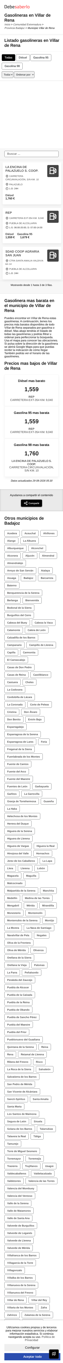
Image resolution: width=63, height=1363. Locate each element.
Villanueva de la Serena (21, 1285)
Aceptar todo (32, 1356)
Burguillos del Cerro (19, 615)
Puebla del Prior (16, 1032)
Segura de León (16, 1121)
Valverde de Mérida (18, 1248)
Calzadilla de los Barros (21, 637)
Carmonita (29, 652)
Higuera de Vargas (18, 846)
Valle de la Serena (18, 1203)
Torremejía (34, 1158)
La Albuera (29, 540)
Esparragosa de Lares (20, 741)
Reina (44, 1047)
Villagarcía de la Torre (20, 1262)
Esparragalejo (15, 726)
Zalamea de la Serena (37, 1315)
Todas (8, 57)
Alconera (12, 555)
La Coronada (15, 704)
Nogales (42, 935)
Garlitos (12, 793)
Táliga (37, 1136)
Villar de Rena (15, 1300)
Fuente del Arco (16, 771)
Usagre (49, 1166)
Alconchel (37, 548)
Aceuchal (30, 533)
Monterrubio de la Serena (22, 920)
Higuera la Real (46, 846)
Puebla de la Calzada (19, 994)
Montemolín (35, 913)
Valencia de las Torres (41, 1181)
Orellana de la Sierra (19, 957)
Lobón (41, 868)
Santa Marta (14, 1106)
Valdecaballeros (16, 1173)
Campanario (14, 645)
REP (8, 212)
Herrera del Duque (18, 823)
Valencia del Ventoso (19, 1195)
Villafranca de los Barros (22, 1255)
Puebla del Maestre (18, 1024)
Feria (44, 741)
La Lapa (47, 860)
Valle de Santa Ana (18, 1218)
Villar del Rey (39, 1300)
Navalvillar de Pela (18, 935)
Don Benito (14, 719)
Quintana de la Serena (20, 1047)
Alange (11, 540)
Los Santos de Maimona (21, 1114)
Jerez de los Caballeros (21, 860)
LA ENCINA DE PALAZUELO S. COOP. (21, 168)
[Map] (54, 1354)
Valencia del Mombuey (20, 1188)
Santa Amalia (40, 1099)
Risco (39, 1061)
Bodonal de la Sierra (19, 607)
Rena (10, 1054)
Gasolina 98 (12, 66)
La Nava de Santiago (39, 927)
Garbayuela (42, 786)
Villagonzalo (14, 1270)
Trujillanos (31, 1166)
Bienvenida (32, 600)
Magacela (13, 875)
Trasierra (12, 1166)
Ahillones (49, 533)
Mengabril (13, 905)
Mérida (31, 905)
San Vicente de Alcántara (22, 1091)
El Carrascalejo (16, 659)
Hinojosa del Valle (18, 853)
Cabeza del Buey (17, 622)
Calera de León (37, 630)
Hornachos (42, 853)
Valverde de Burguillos (20, 1225)
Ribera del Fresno (17, 1061)
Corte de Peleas (39, 704)
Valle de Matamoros (19, 1210)
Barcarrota (47, 578)
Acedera (12, 533)
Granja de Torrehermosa (21, 801)
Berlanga (12, 600)
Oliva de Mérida (16, 950)
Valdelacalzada (43, 1173)
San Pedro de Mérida (19, 1084)
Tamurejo (12, 1143)
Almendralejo (15, 563)
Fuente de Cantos (18, 764)
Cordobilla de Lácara (19, 697)
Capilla (11, 652)
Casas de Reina (16, 674)
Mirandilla (48, 905)
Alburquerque (15, 548)
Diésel (23, 57)
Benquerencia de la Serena (23, 592)
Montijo (49, 920)
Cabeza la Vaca (44, 622)
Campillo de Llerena (41, 645)
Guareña (49, 801)
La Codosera (14, 689)
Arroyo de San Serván (20, 570)
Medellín (12, 898)
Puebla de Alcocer (18, 987)
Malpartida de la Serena (21, 890)
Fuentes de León (17, 786)
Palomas (39, 965)
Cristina (11, 712)
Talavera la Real (16, 1136)
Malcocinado (15, 883)
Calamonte (13, 630)
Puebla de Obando (18, 1009)
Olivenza (38, 950)
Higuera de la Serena (19, 831)
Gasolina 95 (40, 57)
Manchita (48, 890)
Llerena (25, 868)
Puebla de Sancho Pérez (22, 1017)
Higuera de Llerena (18, 838)
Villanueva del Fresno (20, 1292)
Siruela (38, 1121)
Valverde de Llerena (19, 1240)
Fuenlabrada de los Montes (23, 756)
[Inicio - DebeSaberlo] (17, 8)
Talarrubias (46, 1128)
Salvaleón (45, 1069)
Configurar (32, 1347)
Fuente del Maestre (18, 779)
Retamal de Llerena (32, 1054)
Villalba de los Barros (20, 1277)
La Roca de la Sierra (19, 1069)
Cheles (29, 682)
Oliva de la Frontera (19, 942)
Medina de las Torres (37, 898)
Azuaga (11, 578)
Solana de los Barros (19, 1128)
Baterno (12, 585)
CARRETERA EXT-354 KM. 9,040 (26, 218)
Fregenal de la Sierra (19, 749)
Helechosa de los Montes (22, 816)
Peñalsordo (31, 972)
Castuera (12, 682)
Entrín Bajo (35, 719)
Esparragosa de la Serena (22, 734)
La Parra (12, 972)
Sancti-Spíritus (16, 1099)
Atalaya (45, 570)
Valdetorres (14, 1181)
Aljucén (29, 555)
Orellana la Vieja (17, 965)
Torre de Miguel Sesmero (22, 1151)
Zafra (44, 1307)
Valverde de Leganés (19, 1233)
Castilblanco (40, 674)
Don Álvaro (30, 712)
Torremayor (14, 1158)
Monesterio (14, 913)
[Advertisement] (31, 114)
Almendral (48, 555)
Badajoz (28, 578)
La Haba (12, 808)
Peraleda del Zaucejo (19, 980)
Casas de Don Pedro (19, 667)
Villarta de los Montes (20, 1307)
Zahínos (12, 1315)
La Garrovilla (31, 793)
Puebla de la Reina (18, 1002)
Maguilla (31, 875)
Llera (10, 868)
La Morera (13, 927)
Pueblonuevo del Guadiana (23, 1039)
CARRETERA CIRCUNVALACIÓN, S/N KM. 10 (31, 469)
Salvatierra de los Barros (22, 1076)
